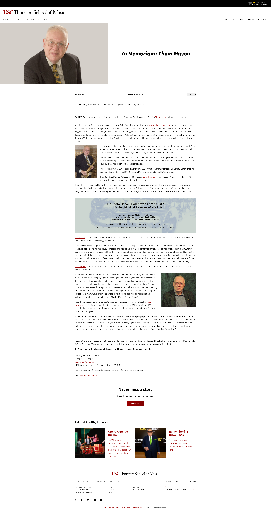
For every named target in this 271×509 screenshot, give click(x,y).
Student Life (43, 19)
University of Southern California (257, 3)
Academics (17, 19)
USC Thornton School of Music (135, 12)
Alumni (111, 487)
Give (252, 19)
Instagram (88, 500)
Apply (242, 19)
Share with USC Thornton (141, 490)
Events (263, 19)
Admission (30, 19)
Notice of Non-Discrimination (111, 507)
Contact (111, 490)
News (110, 492)
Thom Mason (161, 117)
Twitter (76, 500)
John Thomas (149, 177)
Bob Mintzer (80, 237)
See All (104, 423)
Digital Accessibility (138, 507)
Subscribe (135, 403)
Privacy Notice (126, 507)
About (6, 19)
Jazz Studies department (159, 125)
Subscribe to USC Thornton (176, 490)
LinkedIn (101, 500)
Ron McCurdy (80, 266)
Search (231, 19)
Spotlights (136, 487)
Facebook (82, 500)
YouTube (95, 500)
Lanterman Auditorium (85, 362)
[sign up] (194, 490)
